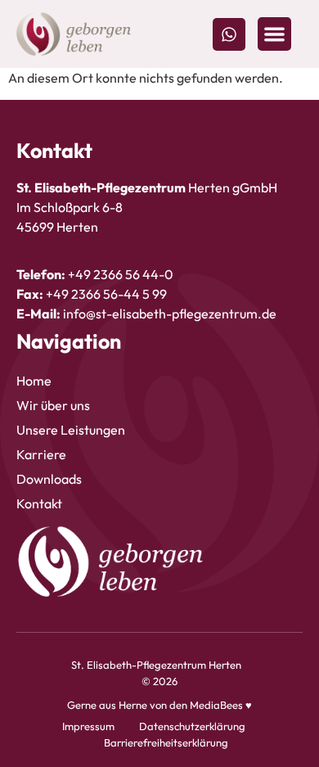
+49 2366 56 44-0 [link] (120, 274)
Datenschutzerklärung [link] (192, 726)
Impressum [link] (88, 726)
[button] (274, 34)
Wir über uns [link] (53, 405)
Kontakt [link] (39, 503)
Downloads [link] (49, 479)
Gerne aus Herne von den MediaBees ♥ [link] (159, 704)
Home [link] (34, 380)
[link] (73, 34)
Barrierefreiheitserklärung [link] (166, 742)
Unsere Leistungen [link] (70, 430)
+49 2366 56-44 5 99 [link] (106, 294)
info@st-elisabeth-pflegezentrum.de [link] (169, 313)
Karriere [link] (41, 454)
